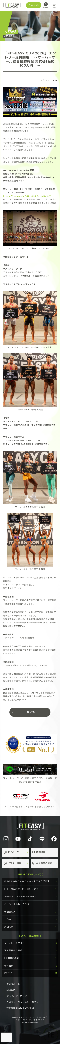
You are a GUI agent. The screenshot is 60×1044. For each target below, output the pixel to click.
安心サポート (13, 984)
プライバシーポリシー (17, 996)
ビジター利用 (14, 863)
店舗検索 (40, 852)
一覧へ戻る (30, 712)
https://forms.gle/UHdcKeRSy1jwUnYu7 (27, 196)
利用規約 (11, 990)
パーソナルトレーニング (16, 904)
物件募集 (8, 965)
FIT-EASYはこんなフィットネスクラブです (26, 881)
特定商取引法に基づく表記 (20, 1007)
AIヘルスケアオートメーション (20, 896)
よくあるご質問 (44, 863)
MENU (54, 7)
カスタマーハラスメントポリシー (23, 1001)
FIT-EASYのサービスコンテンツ (21, 888)
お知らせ (8, 926)
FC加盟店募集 (11, 958)
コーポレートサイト (14, 942)
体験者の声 (10, 911)
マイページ (13, 852)
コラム (7, 919)
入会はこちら (34, 5)
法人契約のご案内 (13, 950)
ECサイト (9, 973)
